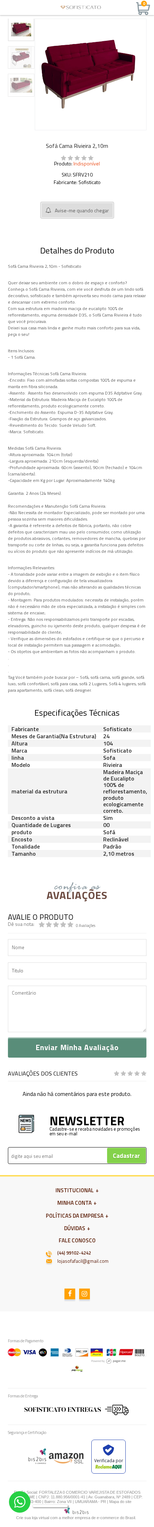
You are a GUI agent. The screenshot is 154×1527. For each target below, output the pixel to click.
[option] (21, 29)
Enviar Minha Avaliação (77, 1047)
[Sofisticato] (80, 7)
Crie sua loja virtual (32, 1518)
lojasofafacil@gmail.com (83, 1261)
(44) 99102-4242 (74, 1252)
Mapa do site (120, 1501)
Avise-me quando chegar (82, 210)
